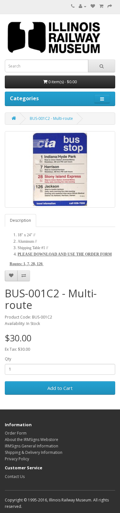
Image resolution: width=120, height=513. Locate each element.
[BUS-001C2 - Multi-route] (60, 169)
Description (20, 220)
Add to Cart (60, 388)
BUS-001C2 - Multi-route (51, 118)
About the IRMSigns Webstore (31, 439)
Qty (8, 359)
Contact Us (15, 476)
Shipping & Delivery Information (33, 452)
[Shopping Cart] (101, 6)
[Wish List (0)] (93, 6)
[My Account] (82, 6)
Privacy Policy (17, 459)
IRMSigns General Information (31, 446)
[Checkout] (110, 6)
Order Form (16, 433)
